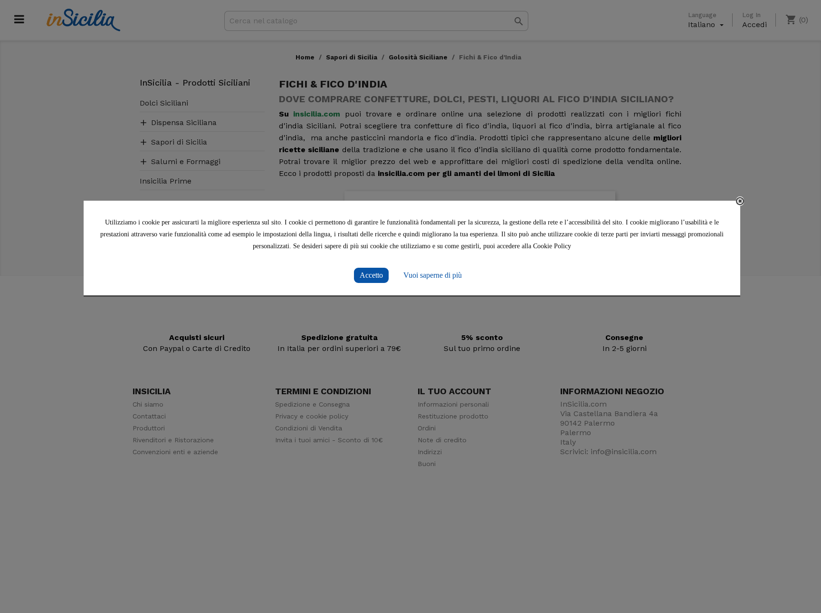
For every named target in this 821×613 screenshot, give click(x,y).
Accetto (371, 275)
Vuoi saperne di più (432, 275)
